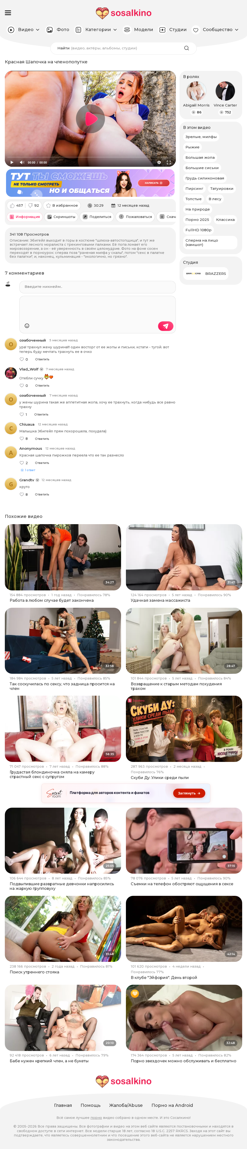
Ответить (42, 359)
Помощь (91, 1105)
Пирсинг (194, 188)
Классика (225, 219)
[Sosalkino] (123, 13)
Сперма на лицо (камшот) (201, 242)
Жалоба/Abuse (126, 1105)
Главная (63, 1105)
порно (96, 1118)
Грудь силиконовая (204, 178)
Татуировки (221, 188)
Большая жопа (200, 157)
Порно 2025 (197, 219)
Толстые (193, 199)
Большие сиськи (202, 167)
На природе (197, 209)
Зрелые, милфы (201, 136)
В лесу (215, 199)
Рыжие (192, 147)
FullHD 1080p (198, 230)
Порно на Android (172, 1105)
